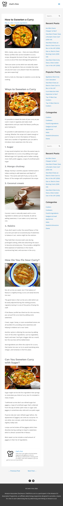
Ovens (48, 139)
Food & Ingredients (21, 23)
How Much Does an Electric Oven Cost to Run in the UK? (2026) (53, 45)
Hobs (47, 132)
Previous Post (14, 471)
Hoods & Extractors (52, 135)
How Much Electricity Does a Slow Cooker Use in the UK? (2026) (53, 62)
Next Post (32, 471)
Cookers (48, 117)
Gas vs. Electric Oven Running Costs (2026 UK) (52, 54)
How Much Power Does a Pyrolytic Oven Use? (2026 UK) (53, 36)
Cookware (49, 120)
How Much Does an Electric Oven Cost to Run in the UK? (53, 85)
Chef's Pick (14, 4)
